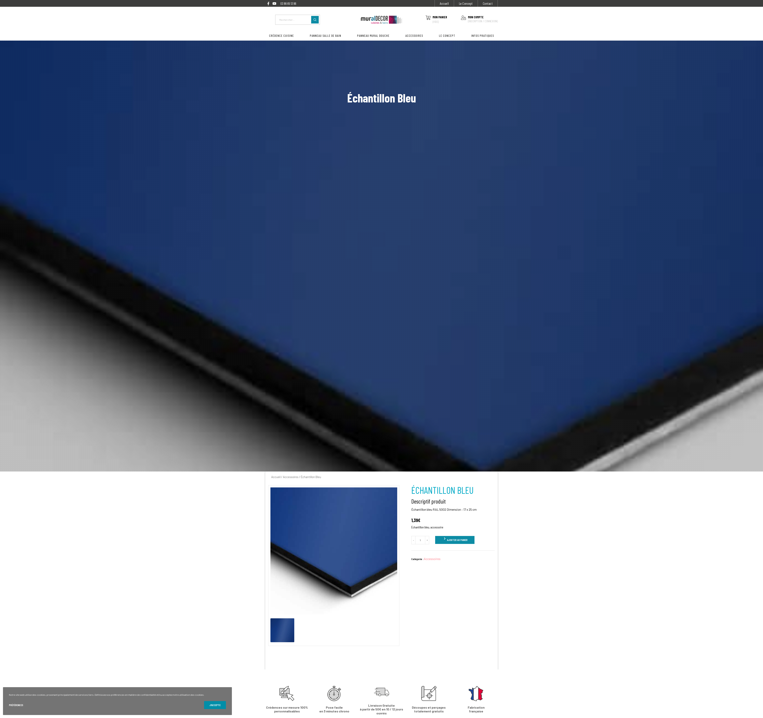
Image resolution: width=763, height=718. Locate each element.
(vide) (436, 21)
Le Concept (466, 3)
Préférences (16, 705)
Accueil (444, 3)
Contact (488, 3)
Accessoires (290, 477)
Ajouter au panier (455, 539)
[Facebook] (268, 3)
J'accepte (215, 705)
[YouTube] (274, 3)
